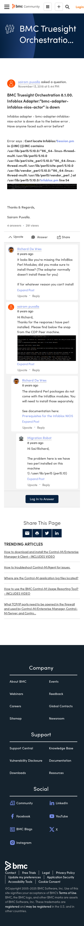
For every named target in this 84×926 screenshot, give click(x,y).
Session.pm (65, 141)
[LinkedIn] (57, 533)
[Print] (37, 533)
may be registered (38, 906)
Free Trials (29, 872)
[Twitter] (47, 533)
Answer (42, 237)
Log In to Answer (42, 499)
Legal (46, 872)
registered (12, 906)
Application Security (60, 877)
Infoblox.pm (49, 180)
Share (66, 237)
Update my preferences (24, 877)
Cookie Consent (49, 881)
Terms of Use (67, 893)
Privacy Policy (65, 872)
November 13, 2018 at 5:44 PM (38, 86)
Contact (10, 872)
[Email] (27, 533)
